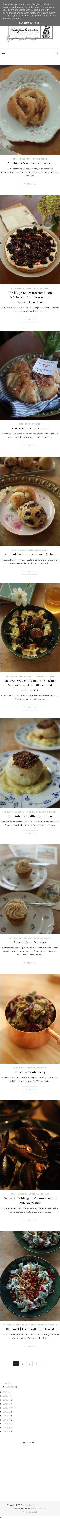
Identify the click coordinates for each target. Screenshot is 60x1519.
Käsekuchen (31, 289)
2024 (5, 1392)
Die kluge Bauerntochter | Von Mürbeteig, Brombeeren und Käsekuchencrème (30, 298)
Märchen (44, 289)
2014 (5, 1431)
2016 (5, 1423)
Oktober (10, 1386)
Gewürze (24, 159)
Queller (45, 1194)
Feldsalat (8, 1325)
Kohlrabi (9, 812)
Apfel (16, 159)
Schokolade (41, 550)
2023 (5, 1395)
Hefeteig (28, 550)
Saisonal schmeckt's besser (39, 676)
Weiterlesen (30, 184)
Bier (21, 424)
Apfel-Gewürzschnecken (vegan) (30, 163)
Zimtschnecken (38, 159)
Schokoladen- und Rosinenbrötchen (30, 554)
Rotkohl (41, 1068)
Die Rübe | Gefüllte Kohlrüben (30, 816)
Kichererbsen (28, 1068)
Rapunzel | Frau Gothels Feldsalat (30, 1329)
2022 (5, 1399)
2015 (5, 1427)
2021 (5, 1403)
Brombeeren (17, 289)
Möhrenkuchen (43, 938)
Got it (38, 23)
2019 (5, 1411)
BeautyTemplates (38, 1508)
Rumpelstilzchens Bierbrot (30, 428)
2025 (5, 1383)
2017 (5, 1419)
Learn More (25, 23)
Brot (27, 424)
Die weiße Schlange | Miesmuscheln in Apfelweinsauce (30, 1201)
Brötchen (17, 550)
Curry (17, 1068)
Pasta (19, 676)
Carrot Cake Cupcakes (30, 942)
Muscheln (34, 1194)
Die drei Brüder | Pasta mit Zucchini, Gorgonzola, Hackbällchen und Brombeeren (30, 686)
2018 (5, 1415)
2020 (5, 1407)
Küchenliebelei (29, 1505)
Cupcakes (29, 938)
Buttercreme (16, 938)
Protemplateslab (30, 1512)
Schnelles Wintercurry (30, 1072)
